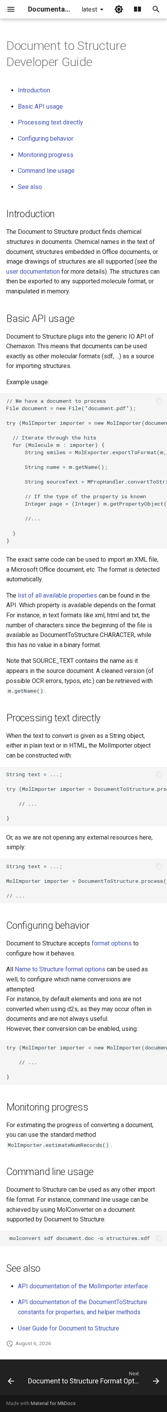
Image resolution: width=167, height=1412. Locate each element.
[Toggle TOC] (137, 9)
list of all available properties (57, 595)
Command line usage (46, 170)
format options (112, 943)
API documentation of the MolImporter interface (83, 1286)
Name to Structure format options (60, 969)
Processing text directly (50, 122)
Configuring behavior (45, 138)
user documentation (33, 271)
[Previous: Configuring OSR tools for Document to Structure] (11, 1379)
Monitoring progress (45, 154)
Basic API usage (40, 106)
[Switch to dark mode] (119, 9)
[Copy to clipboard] (159, 400)
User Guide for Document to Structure (68, 1328)
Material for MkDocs (53, 1403)
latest (89, 9)
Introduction (34, 90)
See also (30, 187)
